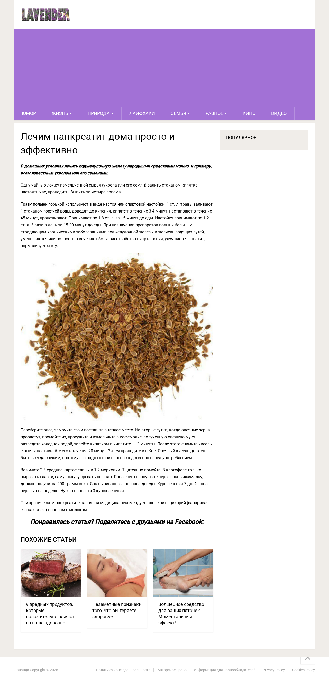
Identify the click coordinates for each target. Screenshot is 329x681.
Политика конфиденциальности (123, 670)
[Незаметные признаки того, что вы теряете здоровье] (117, 573)
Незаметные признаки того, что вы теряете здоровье (116, 610)
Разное (214, 113)
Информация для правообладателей (224, 670)
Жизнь (60, 113)
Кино (249, 113)
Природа (99, 113)
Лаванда (21, 670)
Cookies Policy (303, 670)
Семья (178, 113)
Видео (279, 113)
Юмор (29, 113)
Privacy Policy (274, 670)
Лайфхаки (142, 113)
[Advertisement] (164, 68)
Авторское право (172, 670)
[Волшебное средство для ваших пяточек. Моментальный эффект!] (183, 573)
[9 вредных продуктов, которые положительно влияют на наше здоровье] (51, 573)
